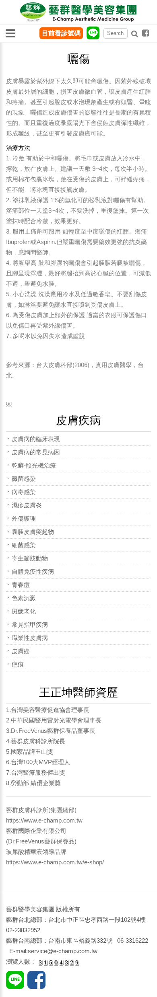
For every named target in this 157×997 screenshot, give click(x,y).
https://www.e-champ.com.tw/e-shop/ (55, 862)
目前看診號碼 (61, 33)
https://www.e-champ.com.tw (44, 820)
